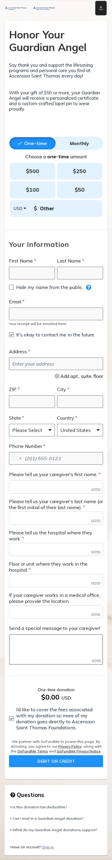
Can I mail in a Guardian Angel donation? (48, 818)
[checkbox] (46, 287)
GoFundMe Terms (32, 751)
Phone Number (25, 446)
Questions (29, 794)
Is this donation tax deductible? (40, 807)
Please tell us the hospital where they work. (50, 536)
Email (15, 302)
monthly (79, 143)
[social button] (101, 8)
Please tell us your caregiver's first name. (53, 474)
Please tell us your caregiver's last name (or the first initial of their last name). (56, 504)
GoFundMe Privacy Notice (79, 751)
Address (18, 351)
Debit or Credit (56, 761)
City (61, 389)
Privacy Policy (70, 746)
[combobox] (16, 458)
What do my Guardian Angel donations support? (55, 830)
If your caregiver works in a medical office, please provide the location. (54, 598)
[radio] (35, 143)
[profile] (81, 8)
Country (65, 418)
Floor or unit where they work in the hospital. (48, 567)
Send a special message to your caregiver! (54, 628)
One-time (35, 143)
